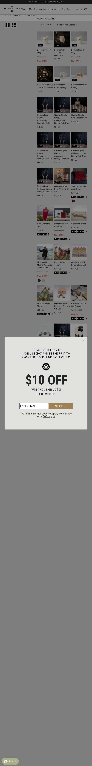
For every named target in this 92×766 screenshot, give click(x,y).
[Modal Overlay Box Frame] (46, 383)
